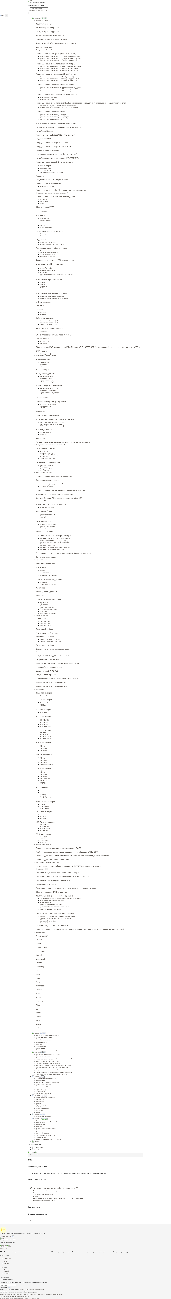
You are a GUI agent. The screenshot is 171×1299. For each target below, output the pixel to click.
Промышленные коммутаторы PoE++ (51, 119)
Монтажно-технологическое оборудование (55, 913)
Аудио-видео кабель (45, 645)
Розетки (39, 310)
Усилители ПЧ (44, 272)
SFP (41, 771)
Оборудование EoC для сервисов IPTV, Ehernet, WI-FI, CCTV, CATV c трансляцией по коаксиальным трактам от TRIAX (88, 347)
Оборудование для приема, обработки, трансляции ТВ (52, 193)
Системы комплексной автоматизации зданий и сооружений (54, 1072)
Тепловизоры (42, 398)
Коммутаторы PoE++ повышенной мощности (56, 43)
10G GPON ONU (44, 825)
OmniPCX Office (44, 457)
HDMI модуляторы (45, 234)
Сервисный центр (41, 1089)
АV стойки (40, 588)
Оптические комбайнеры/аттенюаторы (53, 880)
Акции (37, 1031)
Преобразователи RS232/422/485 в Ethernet (55, 135)
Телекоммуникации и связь (44, 1037)
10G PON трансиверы (45, 822)
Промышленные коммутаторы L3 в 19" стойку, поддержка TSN (58, 60)
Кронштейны (43, 331)
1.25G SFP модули (45, 170)
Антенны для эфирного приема (50, 280)
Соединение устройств (46, 675)
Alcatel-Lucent (42, 936)
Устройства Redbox (44, 131)
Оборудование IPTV (45, 207)
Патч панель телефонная (47, 545)
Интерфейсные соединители (49, 667)
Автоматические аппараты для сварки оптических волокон (57, 916)
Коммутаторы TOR (44, 24)
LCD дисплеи (44, 604)
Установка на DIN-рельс (47, 99)
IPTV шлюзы (43, 211)
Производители (40, 932)
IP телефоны (44, 467)
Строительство (40, 1048)
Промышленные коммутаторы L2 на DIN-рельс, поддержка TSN (59, 91)
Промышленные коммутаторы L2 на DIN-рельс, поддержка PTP (59, 89)
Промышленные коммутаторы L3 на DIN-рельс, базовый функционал (60, 66)
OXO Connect (44, 451)
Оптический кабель (44, 629)
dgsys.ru (2, 1294)
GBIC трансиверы (44, 812)
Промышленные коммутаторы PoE (51, 111)
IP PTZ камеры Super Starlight (49, 394)
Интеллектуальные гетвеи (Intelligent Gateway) (56, 154)
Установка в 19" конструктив (48, 97)
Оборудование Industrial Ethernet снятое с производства (61, 190)
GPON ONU (43, 837)
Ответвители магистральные (48, 251)
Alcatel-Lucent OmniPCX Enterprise (50, 455)
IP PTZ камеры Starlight (47, 382)
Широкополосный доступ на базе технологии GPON (51, 1074)
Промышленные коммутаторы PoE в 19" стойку (54, 118)
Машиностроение (41, 1046)
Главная (32, 1155)
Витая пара (41, 619)
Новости (6, 1260)
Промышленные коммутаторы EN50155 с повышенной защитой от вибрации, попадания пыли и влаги (81, 103)
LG (37, 970)
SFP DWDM (43, 776)
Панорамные (43, 364)
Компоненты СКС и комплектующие (46, 501)
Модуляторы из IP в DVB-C (48, 242)
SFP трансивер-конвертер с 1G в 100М (51, 172)
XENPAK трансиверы (45, 802)
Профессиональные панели (48, 599)
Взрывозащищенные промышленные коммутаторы (58, 127)
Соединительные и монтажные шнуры (51, 904)
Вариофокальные (45, 366)
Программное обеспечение (48, 415)
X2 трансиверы (42, 788)
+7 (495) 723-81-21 (39, 1147)
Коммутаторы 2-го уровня (47, 32)
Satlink (38, 1020)
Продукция (7, 1270)
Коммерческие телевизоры (48, 584)
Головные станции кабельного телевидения (55, 197)
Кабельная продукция (45, 318)
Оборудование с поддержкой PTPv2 (52, 143)
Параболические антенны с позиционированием (54, 298)
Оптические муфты (45, 902)
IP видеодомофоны (44, 430)
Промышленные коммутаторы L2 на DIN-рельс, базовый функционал (60, 87)
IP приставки (43, 343)
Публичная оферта (5, 1296)
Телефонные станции (45, 448)
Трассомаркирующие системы (49, 921)
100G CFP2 (43, 704)
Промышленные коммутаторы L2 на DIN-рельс (56, 84)
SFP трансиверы (43, 166)
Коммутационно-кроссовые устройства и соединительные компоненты (61, 898)
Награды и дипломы (42, 1132)
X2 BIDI (42, 792)
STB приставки (42, 339)
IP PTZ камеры (42, 370)
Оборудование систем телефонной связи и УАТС (50, 445)
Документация (40, 1099)
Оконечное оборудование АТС (49, 462)
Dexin (38, 1017)
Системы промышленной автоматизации (48, 1063)
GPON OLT (43, 839)
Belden (39, 940)
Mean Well (40, 959)
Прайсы (38, 1112)
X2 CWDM (43, 794)
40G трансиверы (43, 716)
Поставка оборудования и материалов (47, 1082)
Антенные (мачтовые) (46, 222)
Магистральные (44, 218)
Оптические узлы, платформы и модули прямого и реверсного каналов (67, 888)
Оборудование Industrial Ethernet (45, 50)
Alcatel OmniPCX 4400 (46, 453)
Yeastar (39, 1013)
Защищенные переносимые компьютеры (52, 483)
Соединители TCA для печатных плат (52, 656)
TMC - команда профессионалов (45, 1135)
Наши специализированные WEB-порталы (48, 1139)
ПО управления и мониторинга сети (52, 180)
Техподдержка (40, 1101)
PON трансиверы (43, 834)
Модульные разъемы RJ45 (48, 524)
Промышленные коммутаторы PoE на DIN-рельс (54, 116)
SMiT (38, 974)
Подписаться (5, 1287)
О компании (7, 1258)
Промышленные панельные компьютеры (54, 476)
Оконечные (43, 314)
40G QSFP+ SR (44, 721)
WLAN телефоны (45, 470)
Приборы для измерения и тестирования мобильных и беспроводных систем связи (73, 856)
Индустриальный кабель (47, 633)
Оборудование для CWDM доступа (51, 892)
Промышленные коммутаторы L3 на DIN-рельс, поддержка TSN (59, 70)
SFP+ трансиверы (44, 754)
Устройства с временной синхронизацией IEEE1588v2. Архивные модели (69, 866)
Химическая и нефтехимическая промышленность (51, 1050)
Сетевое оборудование (42, 20)
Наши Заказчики (40, 1122)
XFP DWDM (43, 750)
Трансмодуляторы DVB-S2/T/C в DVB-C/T (52, 244)
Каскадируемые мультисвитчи (49, 267)
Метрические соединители (47, 659)
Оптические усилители (46, 884)
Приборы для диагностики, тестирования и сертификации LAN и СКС (67, 852)
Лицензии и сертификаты (43, 1130)
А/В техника (41, 567)
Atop (38, 982)
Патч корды (43, 516)
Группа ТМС (39, 1126)
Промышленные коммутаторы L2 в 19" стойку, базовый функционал (60, 77)
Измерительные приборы (43, 844)
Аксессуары (41, 412)
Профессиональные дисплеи (49, 579)
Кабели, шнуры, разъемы (47, 592)
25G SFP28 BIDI (44, 735)
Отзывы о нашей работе (43, 1133)
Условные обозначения (42, 1108)
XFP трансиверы (43, 742)
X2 (40, 790)
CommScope (41, 947)
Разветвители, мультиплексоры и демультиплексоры (56, 908)
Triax (38, 1005)
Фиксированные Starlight (47, 376)
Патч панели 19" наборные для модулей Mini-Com (55, 547)
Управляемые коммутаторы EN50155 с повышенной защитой (58, 105)
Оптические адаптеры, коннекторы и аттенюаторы (55, 906)
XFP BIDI (42, 747)
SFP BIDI (42, 773)
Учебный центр (40, 1091)
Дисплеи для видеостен (47, 607)
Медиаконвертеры (44, 47)
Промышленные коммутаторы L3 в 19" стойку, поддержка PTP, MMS (60, 58)
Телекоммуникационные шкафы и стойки (52, 900)
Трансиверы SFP (41, 689)
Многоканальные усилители (48, 575)
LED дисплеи (44, 602)
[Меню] (28, 13)
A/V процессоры (44, 574)
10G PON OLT (44, 830)
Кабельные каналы (44, 532)
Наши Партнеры (40, 1124)
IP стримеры (43, 210)
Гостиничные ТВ (44, 582)
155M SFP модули (45, 168)
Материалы (39, 1110)
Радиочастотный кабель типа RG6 (50, 639)
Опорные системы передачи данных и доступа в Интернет (53, 1065)
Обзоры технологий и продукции (45, 1097)
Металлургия (40, 1039)
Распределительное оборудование (51, 248)
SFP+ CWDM (44, 761)
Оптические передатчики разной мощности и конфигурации (62, 877)
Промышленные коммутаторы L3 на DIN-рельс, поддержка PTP (59, 68)
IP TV (37, 1070)
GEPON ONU (44, 840)
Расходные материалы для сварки (50, 909)
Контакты (6, 1263)
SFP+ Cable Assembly (46, 764)
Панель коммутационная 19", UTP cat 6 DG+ (53, 540)
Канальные (43, 224)
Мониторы (43, 434)
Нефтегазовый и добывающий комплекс (48, 1035)
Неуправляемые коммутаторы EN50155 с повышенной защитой (59, 107)
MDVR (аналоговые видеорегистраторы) (52, 422)
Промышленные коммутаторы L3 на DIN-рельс (56, 64)
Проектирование (40, 1080)
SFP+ (41, 757)
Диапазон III (43, 284)
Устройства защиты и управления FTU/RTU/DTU (57, 158)
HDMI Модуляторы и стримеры (49, 231)
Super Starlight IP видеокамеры (49, 386)
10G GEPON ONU (45, 828)
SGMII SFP (43, 784)
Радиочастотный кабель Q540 (49, 321)
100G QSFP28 (44, 702)
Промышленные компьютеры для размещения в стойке (60, 490)
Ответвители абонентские (47, 256)
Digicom (39, 1001)
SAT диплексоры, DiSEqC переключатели (54, 335)
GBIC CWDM (43, 818)
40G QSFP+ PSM (45, 723)
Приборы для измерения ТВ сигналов (52, 860)
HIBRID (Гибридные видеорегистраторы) (52, 426)
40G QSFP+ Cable (45, 726)
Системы (6, 1273)
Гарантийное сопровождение (44, 1088)
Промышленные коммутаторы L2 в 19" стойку (56, 74)
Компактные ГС (44, 201)
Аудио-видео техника (42, 560)
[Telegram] (31, 1152)
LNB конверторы (43, 302)
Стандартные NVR (45, 406)
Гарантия (38, 1103)
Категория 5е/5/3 (43, 521)
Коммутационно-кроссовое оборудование (54, 896)
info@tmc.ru (37, 1149)
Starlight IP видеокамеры (46, 373)
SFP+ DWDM (44, 762)
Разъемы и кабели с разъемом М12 (51, 682)
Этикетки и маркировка (46, 557)
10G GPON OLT (44, 826)
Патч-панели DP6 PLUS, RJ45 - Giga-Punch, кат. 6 (55, 538)
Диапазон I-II (43, 282)
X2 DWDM (43, 796)
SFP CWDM (43, 775)
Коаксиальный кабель (45, 637)
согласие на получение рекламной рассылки (31, 1289)
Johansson (40, 986)
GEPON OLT (43, 842)
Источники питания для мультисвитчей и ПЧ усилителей (57, 274)
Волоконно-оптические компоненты (51, 505)
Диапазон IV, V (44, 286)
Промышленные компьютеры (44, 472)
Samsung (40, 967)
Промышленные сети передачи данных (47, 1061)
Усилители (40, 215)
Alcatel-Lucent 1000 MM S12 (48, 458)
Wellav (38, 993)
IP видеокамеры (43, 359)
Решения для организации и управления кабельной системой (63, 553)
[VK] (36, 1152)
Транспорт (39, 1044)
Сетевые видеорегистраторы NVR (51, 401)
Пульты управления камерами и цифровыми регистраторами (63, 442)
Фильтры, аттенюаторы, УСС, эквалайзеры (55, 260)
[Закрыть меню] (6, 15)
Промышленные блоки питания (50, 184)
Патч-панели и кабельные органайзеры (53, 536)
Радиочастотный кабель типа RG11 (50, 641)
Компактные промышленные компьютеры (54, 494)
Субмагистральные (45, 220)
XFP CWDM (43, 749)
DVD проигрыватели (46, 572)
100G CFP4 (43, 706)
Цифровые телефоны (46, 465)
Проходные (43, 312)
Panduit (39, 963)
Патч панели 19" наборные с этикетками (52, 549)
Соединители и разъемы (43, 652)
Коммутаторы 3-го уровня (47, 28)
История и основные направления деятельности (50, 1121)
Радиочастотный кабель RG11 (49, 323)
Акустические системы (46, 563)
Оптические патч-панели (47, 507)
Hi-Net (38, 1028)
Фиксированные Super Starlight (49, 388)
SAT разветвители (45, 276)
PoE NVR (42, 408)
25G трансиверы (43, 730)
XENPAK (42, 804)
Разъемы (40, 176)
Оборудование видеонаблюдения (46, 355)
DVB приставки (44, 341)
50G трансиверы (43, 710)
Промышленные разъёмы (47, 526)
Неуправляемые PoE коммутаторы (51, 39)
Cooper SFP (43, 782)
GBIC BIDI (43, 816)
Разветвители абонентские (48, 254)
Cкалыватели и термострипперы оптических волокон (55, 918)
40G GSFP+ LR (44, 719)
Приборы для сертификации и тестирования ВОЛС (58, 848)
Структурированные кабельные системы (48, 1054)
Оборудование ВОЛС (42, 869)
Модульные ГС (44, 199)
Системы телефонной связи (44, 1060)
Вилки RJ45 (43, 517)
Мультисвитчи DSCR (46, 268)
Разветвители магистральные (49, 252)
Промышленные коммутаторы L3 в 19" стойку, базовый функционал (60, 56)
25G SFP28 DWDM (45, 738)
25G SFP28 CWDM (45, 736)
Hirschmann (41, 951)
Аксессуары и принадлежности (50, 328)
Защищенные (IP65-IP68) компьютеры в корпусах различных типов (60, 485)
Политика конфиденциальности (14, 1294)
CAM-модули (41, 351)
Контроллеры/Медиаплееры (48, 609)
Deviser (39, 990)
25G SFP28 (43, 733)
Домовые (42, 225)
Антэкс (39, 1024)
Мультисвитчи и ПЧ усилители (49, 264)
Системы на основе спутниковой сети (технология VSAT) (53, 1067)
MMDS (42, 288)
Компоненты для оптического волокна (52, 925)
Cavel (38, 944)
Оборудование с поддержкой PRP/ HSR (53, 146)
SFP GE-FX (43, 780)
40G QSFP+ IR (44, 724)
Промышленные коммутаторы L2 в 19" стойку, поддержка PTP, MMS (60, 78)
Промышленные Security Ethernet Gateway (55, 162)
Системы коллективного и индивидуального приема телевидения (55, 1058)
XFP (41, 745)
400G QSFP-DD (44, 695)
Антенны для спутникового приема (51, 294)
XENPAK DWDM (44, 808)
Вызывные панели (45, 432)
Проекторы (43, 570)
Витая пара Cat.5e (45, 625)
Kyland (39, 955)
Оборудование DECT (46, 469)
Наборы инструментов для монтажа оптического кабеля (56, 920)
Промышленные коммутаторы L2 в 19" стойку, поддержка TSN (58, 80)
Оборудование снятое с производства (47, 862)
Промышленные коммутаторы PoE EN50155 (53, 114)
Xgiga (38, 997)
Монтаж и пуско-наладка (43, 1084)
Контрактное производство (44, 1093)
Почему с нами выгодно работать (46, 1128)
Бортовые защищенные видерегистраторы (55, 419)
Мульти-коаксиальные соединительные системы (57, 663)
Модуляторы (41, 240)
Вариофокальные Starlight (47, 380)
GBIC (41, 814)
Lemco (39, 1009)
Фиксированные (44, 362)
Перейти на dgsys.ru (6, 1236)
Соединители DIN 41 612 (47, 671)
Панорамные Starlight (46, 378)
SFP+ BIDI (43, 759)
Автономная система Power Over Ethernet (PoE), (54, 542)
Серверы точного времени (47, 150)
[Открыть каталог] (45, 18)
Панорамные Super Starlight (48, 390)
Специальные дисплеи (46, 606)
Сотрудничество (41, 1137)
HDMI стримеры (44, 236)
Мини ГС (42, 203)
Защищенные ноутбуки (46, 486)
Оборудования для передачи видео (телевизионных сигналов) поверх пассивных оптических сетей (80, 929)
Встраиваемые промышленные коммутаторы (56, 123)
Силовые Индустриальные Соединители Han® (57, 679)
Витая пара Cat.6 (45, 621)
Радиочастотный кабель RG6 (48, 324)
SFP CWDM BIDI (45, 778)
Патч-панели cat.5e (45, 544)
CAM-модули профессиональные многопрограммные (56, 354)
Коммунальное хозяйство (43, 1041)
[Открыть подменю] (44, 1033)
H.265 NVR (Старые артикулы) (49, 404)
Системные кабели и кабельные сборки (53, 649)
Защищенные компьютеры (47, 480)
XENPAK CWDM (44, 806)
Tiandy (38, 978)
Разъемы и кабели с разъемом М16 (51, 686)
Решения (6, 1271)
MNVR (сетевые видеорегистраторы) (51, 424)
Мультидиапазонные (46, 227)
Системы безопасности (43, 1056)
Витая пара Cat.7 (45, 623)
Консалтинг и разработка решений (46, 1078)
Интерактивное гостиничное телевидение (48, 1069)
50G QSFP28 (43, 712)
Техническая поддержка (43, 1086)
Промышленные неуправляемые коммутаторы (56, 94)
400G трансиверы (44, 693)
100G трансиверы (44, 699)
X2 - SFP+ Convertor (46, 798)
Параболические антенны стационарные (52, 296)
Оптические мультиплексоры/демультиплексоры (57, 873)
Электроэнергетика (41, 1042)
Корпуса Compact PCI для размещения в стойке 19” (59, 498)
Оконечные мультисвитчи (47, 270)
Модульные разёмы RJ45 (47, 514)
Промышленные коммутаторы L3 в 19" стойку (56, 54)
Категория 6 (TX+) (44, 511)
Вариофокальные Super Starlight (49, 392)
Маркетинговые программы (44, 1116)
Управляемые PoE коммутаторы (50, 35)
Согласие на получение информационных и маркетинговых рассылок (42, 1294)
